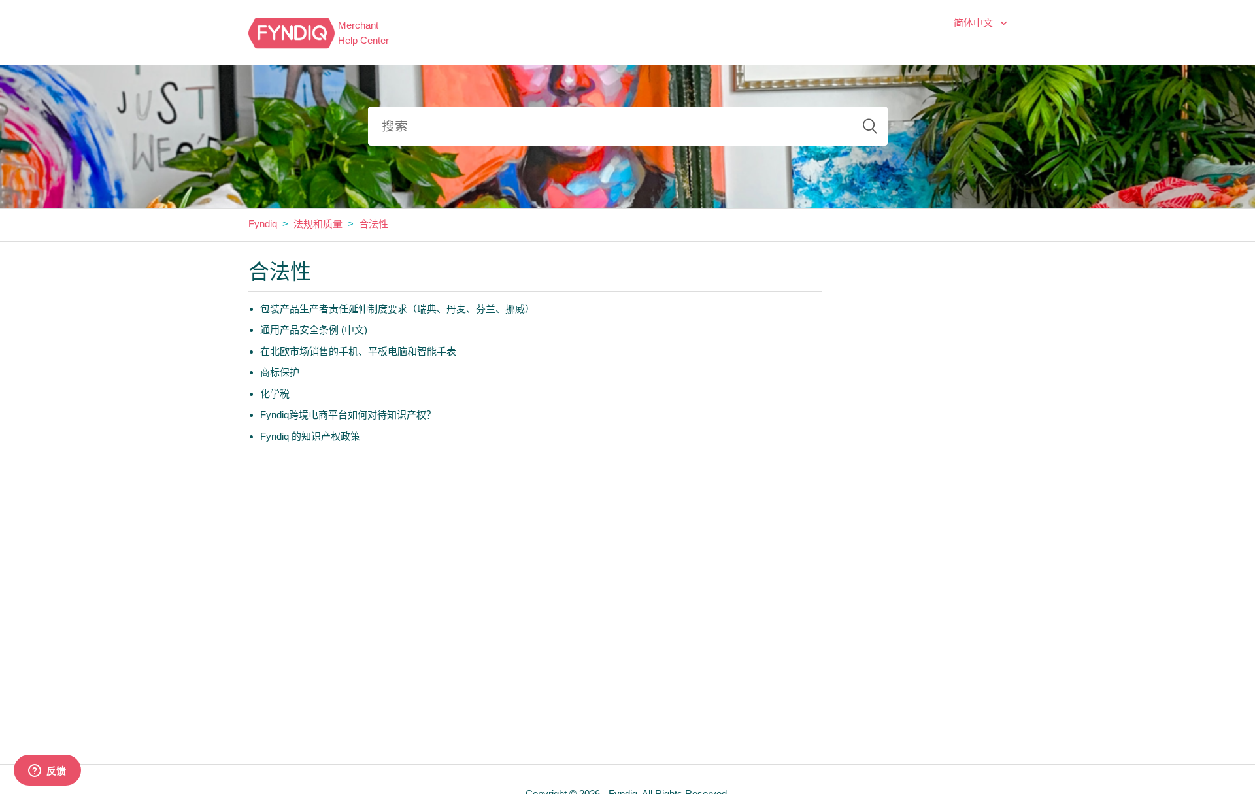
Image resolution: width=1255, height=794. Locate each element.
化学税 (275, 393)
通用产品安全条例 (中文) (313, 329)
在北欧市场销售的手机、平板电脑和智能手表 (358, 351)
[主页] (291, 31)
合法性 (373, 223)
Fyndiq (262, 223)
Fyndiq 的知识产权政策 (310, 436)
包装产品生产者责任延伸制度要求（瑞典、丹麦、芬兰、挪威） (397, 308)
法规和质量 (318, 223)
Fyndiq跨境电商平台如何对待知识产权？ (348, 414)
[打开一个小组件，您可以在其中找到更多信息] (47, 771)
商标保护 (279, 372)
